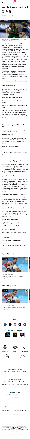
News (5, 371)
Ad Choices (10, 403)
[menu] (2, 2)
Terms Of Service (6, 410)
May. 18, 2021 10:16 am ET (7, 15)
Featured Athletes (15, 379)
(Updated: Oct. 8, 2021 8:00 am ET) (9, 17)
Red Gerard (11, 387)
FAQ (15, 374)
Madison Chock (22, 381)
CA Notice (22, 406)
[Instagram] (15, 324)
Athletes (13, 371)
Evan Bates (14, 381)
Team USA (23, 371)
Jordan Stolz (19, 384)
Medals (18, 371)
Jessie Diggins (12, 384)
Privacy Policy (19, 403)
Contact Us (15, 414)
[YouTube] (24, 324)
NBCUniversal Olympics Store (20, 410)
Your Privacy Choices (12, 406)
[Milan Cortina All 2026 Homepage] (15, 2)
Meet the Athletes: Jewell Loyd (15, 7)
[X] (10, 324)
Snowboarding (15, 397)
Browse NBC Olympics (15, 369)
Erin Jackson (18, 387)
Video (9, 371)
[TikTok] (19, 324)
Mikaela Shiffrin (7, 381)
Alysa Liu (25, 384)
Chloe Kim (4, 384)
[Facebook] (5, 324)
